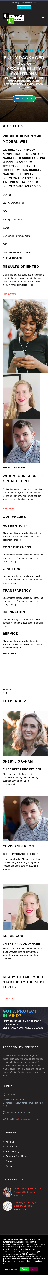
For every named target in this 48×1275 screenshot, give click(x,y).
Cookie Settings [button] (11, 1269)
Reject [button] (33, 1269)
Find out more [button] (9, 294)
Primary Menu (42, 18)
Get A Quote (24, 7)
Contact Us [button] (8, 999)
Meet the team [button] (9, 508)
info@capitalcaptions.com (25, 3)
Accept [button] (24, 1269)
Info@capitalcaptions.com (25, 1119)
